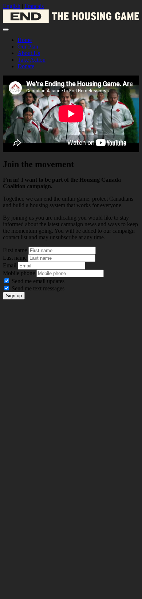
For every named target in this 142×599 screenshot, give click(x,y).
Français (34, 6)
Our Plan (27, 46)
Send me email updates (38, 281)
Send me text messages (38, 288)
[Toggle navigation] (6, 29)
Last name (15, 258)
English (11, 6)
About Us (28, 53)
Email (9, 265)
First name (15, 250)
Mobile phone (19, 273)
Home (24, 40)
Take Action (31, 60)
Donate (25, 66)
